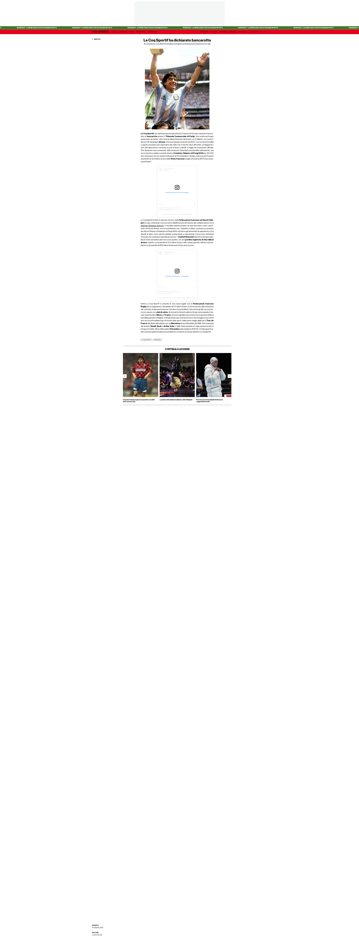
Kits (114, 32)
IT (261, 32)
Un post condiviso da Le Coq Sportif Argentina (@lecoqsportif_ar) (178, 298)
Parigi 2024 (157, 339)
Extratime (152, 32)
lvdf (132, 32)
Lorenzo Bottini (97, 935)
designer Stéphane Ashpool (152, 226)
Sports (95, 925)
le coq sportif (146, 339)
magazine (204, 32)
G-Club (214, 32)
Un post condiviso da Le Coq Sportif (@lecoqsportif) (177, 214)
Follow (254, 32)
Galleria (223, 32)
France (233, 32)
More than (140, 32)
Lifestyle (123, 32)
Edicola (242, 32)
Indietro (97, 39)
